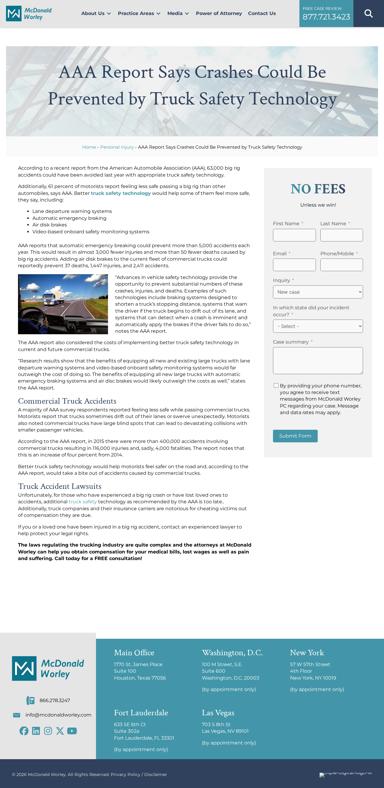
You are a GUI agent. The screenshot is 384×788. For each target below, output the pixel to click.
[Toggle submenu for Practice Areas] (158, 13)
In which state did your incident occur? (311, 311)
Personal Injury (117, 147)
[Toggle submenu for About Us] (108, 13)
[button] (326, 13)
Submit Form (295, 436)
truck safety (83, 502)
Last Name (333, 223)
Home (89, 147)
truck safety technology (121, 193)
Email (279, 253)
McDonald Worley (47, 774)
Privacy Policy (125, 774)
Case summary (291, 342)
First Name (286, 223)
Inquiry (281, 280)
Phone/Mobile (337, 253)
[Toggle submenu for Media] (186, 13)
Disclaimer (155, 774)
